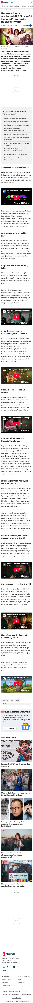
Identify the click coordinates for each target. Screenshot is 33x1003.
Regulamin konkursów (14, 994)
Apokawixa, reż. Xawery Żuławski (15, 118)
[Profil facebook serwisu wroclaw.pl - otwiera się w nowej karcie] (10, 967)
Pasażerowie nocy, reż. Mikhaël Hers (16, 122)
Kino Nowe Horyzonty (24, 704)
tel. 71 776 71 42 (6, 960)
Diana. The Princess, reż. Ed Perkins (16, 134)
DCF (12, 700)
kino (17, 700)
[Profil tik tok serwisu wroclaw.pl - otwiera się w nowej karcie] (7, 967)
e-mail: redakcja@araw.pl (9, 962)
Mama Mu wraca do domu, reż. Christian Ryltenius (14, 159)
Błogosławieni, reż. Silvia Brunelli (15, 154)
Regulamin (4, 994)
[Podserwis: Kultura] (12, 2)
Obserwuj (11, 728)
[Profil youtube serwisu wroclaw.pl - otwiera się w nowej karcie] (14, 967)
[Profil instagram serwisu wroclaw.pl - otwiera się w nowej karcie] (3, 967)
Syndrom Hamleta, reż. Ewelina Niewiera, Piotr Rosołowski (14, 150)
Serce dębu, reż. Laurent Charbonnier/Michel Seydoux (14, 130)
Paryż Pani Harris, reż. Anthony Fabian (17, 125)
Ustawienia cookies (16, 998)
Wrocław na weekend (8, 704)
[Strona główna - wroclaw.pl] (5, 2)
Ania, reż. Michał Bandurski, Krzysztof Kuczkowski (16, 139)
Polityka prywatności (26, 994)
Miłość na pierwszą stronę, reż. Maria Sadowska (16, 144)
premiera (5, 700)
